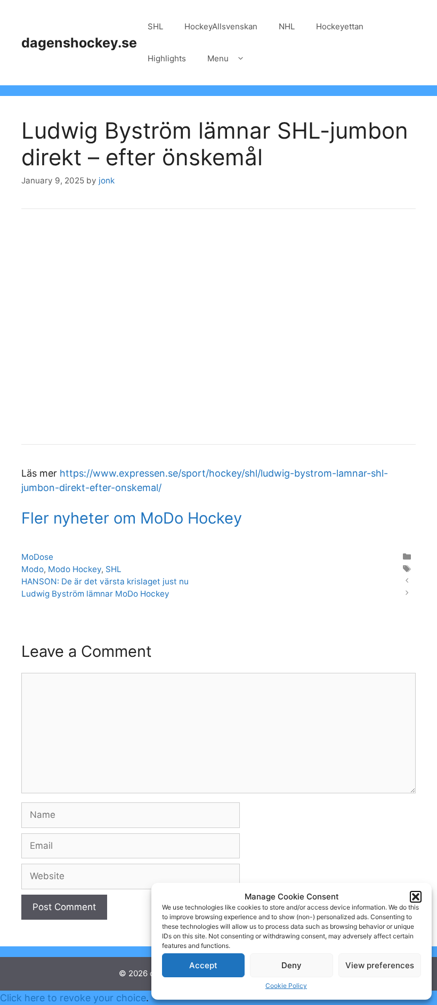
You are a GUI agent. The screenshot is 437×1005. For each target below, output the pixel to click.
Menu (218, 58)
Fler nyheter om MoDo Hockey (131, 518)
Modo (32, 569)
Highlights (167, 58)
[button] (415, 896)
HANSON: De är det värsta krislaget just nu (105, 581)
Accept (203, 965)
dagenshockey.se (79, 43)
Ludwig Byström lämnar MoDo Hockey (95, 594)
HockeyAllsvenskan (220, 26)
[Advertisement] (218, 333)
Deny (291, 965)
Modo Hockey (74, 569)
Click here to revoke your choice (73, 997)
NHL (287, 26)
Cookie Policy (286, 986)
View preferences (379, 965)
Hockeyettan (339, 26)
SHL (155, 26)
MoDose (37, 557)
